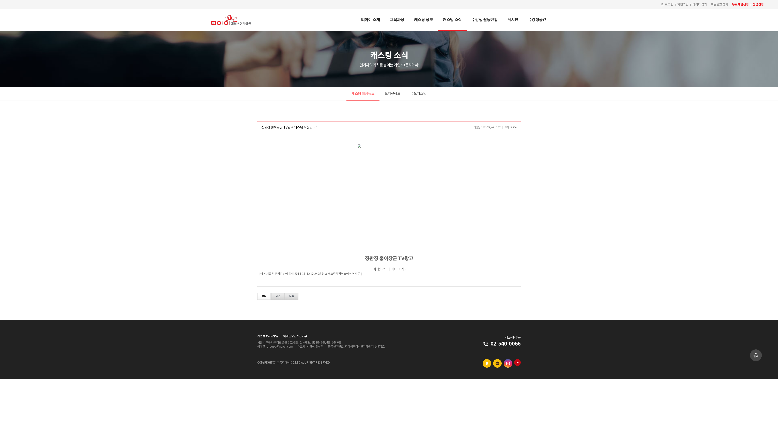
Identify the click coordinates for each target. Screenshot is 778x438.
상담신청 (758, 4)
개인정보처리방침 (267, 336)
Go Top (756, 355)
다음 (291, 296)
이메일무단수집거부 (295, 336)
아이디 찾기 (700, 4)
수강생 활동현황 (484, 19)
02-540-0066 (506, 344)
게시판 (513, 19)
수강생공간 (537, 19)
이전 (278, 296)
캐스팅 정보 (423, 19)
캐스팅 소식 (452, 19)
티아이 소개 (370, 19)
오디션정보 (392, 94)
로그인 (669, 4)
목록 (264, 296)
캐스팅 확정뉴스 (363, 93)
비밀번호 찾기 (719, 4)
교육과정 (397, 19)
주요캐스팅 (418, 94)
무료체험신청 (740, 4)
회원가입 (682, 4)
